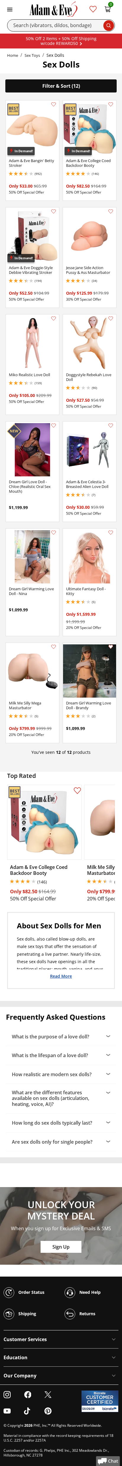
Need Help (89, 1292)
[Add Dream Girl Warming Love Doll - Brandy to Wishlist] (110, 646)
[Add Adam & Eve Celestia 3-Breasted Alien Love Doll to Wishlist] (110, 425)
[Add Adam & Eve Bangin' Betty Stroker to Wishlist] (53, 104)
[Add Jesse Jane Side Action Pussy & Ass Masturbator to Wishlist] (110, 211)
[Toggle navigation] (9, 8)
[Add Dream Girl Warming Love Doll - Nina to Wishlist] (53, 532)
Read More (61, 975)
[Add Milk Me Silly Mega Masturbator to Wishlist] (53, 646)
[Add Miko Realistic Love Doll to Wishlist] (53, 318)
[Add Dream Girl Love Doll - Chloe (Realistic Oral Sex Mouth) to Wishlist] (53, 425)
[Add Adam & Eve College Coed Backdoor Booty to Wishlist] (110, 104)
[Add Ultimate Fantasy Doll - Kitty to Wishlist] (110, 532)
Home (12, 55)
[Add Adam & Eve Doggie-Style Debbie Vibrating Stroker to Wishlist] (53, 211)
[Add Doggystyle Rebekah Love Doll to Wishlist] (110, 318)
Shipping (26, 1313)
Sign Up (61, 1247)
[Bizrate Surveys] (110, 1408)
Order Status (30, 1292)
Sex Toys (32, 55)
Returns (86, 1313)
